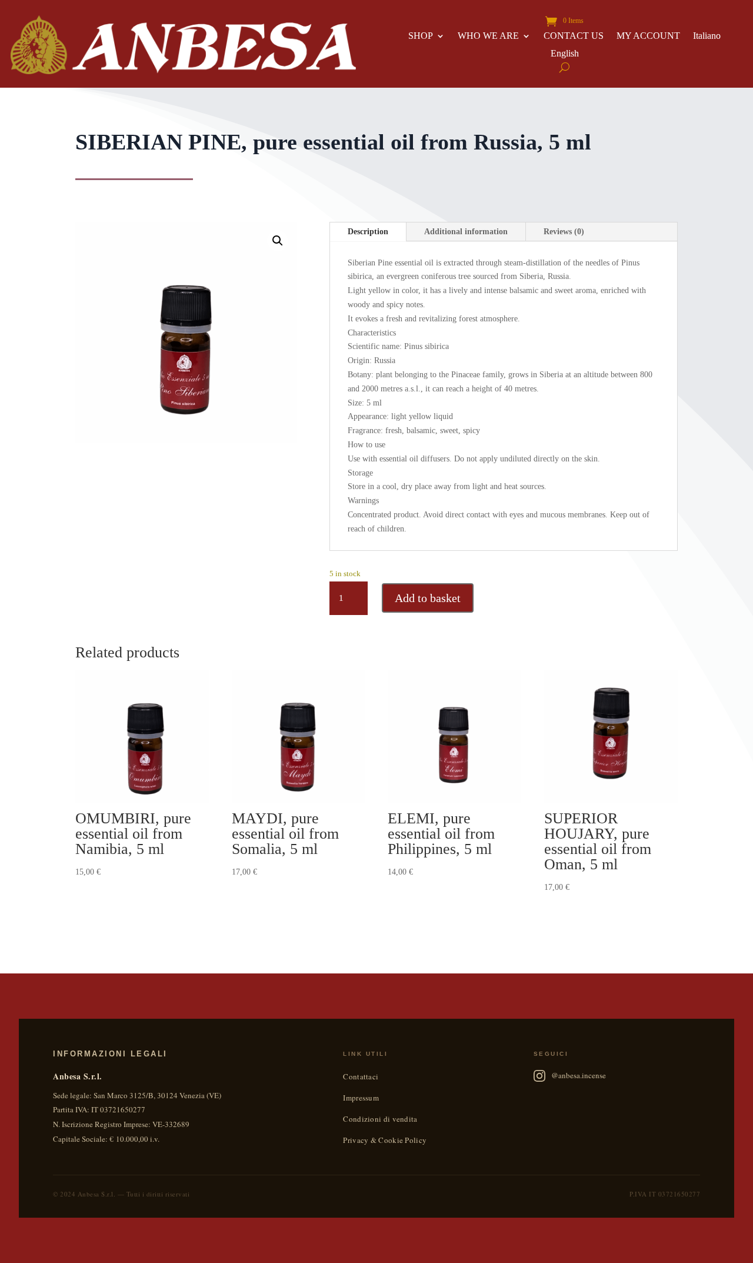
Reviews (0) (564, 231)
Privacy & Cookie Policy (385, 1140)
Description (368, 231)
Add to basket (428, 597)
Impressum (361, 1097)
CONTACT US (574, 36)
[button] (277, 240)
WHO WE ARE (488, 36)
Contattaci (360, 1076)
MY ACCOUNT (648, 36)
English (565, 53)
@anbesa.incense (578, 1075)
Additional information (466, 231)
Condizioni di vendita (380, 1119)
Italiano (707, 36)
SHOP (420, 36)
